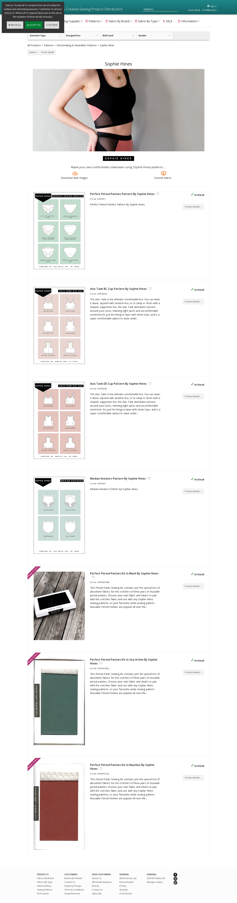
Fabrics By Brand (45, 878)
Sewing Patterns (44, 889)
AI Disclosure (125, 893)
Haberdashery (44, 885)
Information (187, 21)
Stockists (123, 889)
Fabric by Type (146, 21)
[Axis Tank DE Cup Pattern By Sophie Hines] (60, 460)
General (151, 874)
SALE (167, 21)
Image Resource (72, 893)
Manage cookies (155, 882)
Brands (95, 885)
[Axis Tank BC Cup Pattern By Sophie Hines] (60, 365)
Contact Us (69, 882)
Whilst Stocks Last (128, 878)
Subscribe (97, 893)
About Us (96, 878)
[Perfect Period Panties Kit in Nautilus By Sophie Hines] (60, 851)
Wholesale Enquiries (102, 882)
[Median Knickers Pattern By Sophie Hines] (60, 555)
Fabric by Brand (117, 21)
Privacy (122, 885)
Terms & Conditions (74, 889)
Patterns (92, 21)
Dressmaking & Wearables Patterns (77, 45)
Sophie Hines (107, 45)
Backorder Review (73, 878)
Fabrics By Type (44, 882)
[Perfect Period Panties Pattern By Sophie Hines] (60, 270)
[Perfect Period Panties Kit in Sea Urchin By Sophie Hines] (60, 747)
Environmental (126, 882)
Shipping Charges (73, 885)
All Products (34, 45)
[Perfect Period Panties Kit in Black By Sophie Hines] (60, 641)
